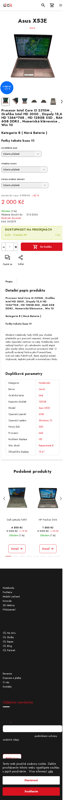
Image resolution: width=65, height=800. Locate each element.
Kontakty (7, 686)
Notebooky (44, 383)
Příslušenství (9, 609)
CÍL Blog (7, 646)
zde (50, 771)
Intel (41, 395)
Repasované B (46, 445)
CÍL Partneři (9, 650)
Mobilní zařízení (11, 596)
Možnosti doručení (11, 218)
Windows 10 (45, 420)
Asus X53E (44, 408)
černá (42, 389)
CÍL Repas (8, 641)
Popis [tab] (9, 281)
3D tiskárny (9, 605)
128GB (42, 401)
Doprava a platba (12, 678)
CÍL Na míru (9, 633)
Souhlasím (31, 791)
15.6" (42, 451)
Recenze (7, 673)
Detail (15, 548)
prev (4, 498)
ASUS (32, 28)
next (61, 498)
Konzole (7, 601)
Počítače (7, 592)
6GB (41, 414)
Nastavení (31, 780)
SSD (41, 426)
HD (40, 439)
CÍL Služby (8, 637)
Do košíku (46, 246)
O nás (6, 682)
